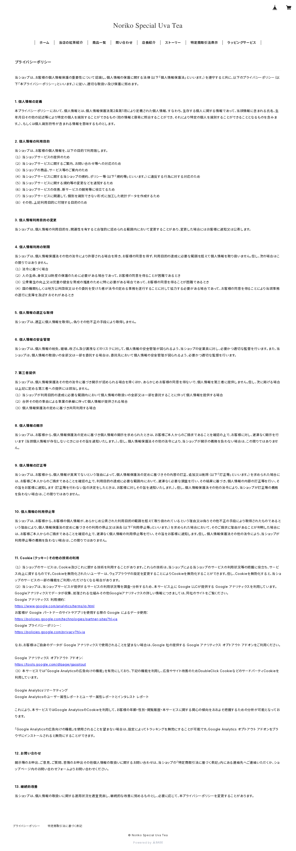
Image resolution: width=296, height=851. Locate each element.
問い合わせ (124, 42)
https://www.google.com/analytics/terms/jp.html (55, 606)
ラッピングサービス (241, 42)
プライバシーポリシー (26, 826)
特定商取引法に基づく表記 (65, 826)
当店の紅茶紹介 (71, 42)
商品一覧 (99, 42)
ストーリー (173, 42)
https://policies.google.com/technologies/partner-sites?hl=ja (66, 619)
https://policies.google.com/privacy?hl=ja (50, 632)
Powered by (143, 842)
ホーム (44, 42)
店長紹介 (149, 42)
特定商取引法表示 (204, 42)
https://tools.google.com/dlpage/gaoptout (50, 664)
